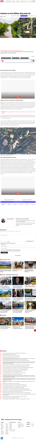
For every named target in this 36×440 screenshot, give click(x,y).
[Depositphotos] (28, 426)
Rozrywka (18, 1)
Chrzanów (2, 427)
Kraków (2, 423)
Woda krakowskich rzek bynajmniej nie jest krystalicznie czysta (11, 50)
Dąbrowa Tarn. (2, 429)
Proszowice (7, 428)
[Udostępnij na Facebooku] (3, 204)
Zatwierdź (4, 252)
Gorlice (2, 430)
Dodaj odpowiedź (29, 241)
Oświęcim (7, 426)
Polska (10, 428)
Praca (29, 1)
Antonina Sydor (3, 16)
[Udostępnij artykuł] (35, 16)
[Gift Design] (32, 426)
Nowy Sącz (7, 423)
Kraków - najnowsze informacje (9, 274)
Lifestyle (10, 426)
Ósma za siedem (11, 430)
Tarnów (7, 431)
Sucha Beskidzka (7, 430)
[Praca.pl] (28, 424)
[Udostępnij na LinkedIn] (9, 204)
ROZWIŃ (18, 97)
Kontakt (19, 427)
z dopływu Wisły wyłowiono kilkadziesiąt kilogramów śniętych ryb (17, 103)
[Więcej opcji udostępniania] (33, 204)
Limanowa (2, 431)
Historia (13, 1)
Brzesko (2, 426)
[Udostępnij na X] (21, 204)
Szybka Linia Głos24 (24, 1)
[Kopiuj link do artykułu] (27, 204)
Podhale (7, 427)
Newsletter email (20, 423)
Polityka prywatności (21, 426)
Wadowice (7, 432)
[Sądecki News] (32, 424)
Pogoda (10, 423)
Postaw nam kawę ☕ (24, 15)
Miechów (2, 432)
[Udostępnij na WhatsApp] (15, 204)
